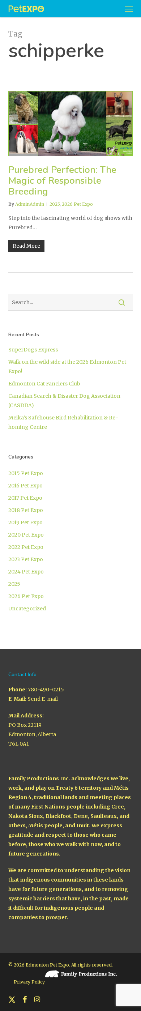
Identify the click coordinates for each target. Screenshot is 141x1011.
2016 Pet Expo (25, 485)
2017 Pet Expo (25, 498)
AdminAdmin (29, 204)
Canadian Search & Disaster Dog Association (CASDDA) (64, 401)
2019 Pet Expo (25, 522)
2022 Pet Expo (25, 547)
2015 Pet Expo (25, 473)
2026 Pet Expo (77, 204)
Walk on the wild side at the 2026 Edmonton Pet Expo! (67, 367)
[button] (129, 8)
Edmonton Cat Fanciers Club (44, 383)
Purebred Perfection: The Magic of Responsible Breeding (62, 180)
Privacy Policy (29, 982)
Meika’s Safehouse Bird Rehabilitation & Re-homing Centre (63, 422)
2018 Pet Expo (25, 510)
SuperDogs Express (33, 349)
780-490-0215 (46, 689)
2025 (55, 204)
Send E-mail (42, 699)
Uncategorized (27, 608)
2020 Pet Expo (26, 535)
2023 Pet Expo (25, 559)
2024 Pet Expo (26, 571)
